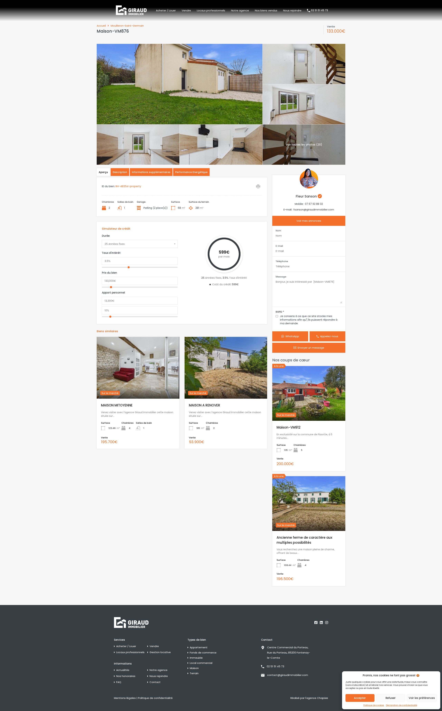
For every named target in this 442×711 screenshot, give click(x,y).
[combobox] (140, 244)
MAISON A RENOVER (204, 405)
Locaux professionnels (211, 10)
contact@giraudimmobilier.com (287, 675)
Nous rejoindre (292, 10)
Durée (106, 235)
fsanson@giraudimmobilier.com (313, 209)
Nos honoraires (125, 676)
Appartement (199, 647)
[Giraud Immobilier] (131, 10)
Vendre (186, 10)
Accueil (101, 25)
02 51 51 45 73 (319, 10)
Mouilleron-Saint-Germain (127, 25)
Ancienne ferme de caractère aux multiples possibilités (304, 540)
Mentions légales (125, 698)
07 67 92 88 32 (314, 204)
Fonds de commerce (203, 652)
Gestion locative (160, 652)
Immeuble (196, 658)
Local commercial (201, 663)
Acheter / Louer (166, 10)
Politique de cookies (373, 705)
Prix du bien (109, 272)
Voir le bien (138, 386)
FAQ (118, 682)
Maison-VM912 (288, 427)
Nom (278, 230)
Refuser (391, 698)
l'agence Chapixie (316, 698)
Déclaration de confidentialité (401, 705)
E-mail (279, 246)
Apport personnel (113, 292)
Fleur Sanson (307, 196)
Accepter (360, 698)
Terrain (194, 673)
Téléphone (282, 261)
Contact (155, 682)
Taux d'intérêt (111, 252)
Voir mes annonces (308, 221)
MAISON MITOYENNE (117, 405)
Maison (194, 668)
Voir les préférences (422, 698)
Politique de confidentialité (155, 698)
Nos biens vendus (266, 10)
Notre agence (240, 10)
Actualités (122, 670)
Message (281, 276)
